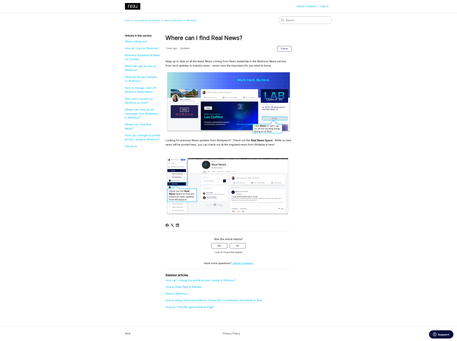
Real (127, 20)
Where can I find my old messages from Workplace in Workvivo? (141, 113)
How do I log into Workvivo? (142, 48)
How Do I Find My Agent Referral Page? (190, 307)
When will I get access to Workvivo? (140, 68)
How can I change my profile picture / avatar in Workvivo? (142, 137)
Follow (284, 48)
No (237, 245)
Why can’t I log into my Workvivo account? (139, 101)
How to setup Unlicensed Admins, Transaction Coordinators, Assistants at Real (213, 300)
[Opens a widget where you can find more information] (441, 334)
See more (131, 146)
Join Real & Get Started (147, 20)
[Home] (132, 6)
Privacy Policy (231, 333)
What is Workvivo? (136, 41)
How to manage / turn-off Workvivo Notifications (140, 90)
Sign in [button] (324, 6)
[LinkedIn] (177, 225)
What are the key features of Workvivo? (141, 79)
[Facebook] (167, 225)
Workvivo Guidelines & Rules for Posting (142, 57)
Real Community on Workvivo (180, 20)
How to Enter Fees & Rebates (183, 287)
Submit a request (306, 6)
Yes (219, 245)
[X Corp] (172, 225)
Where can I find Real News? (138, 126)
